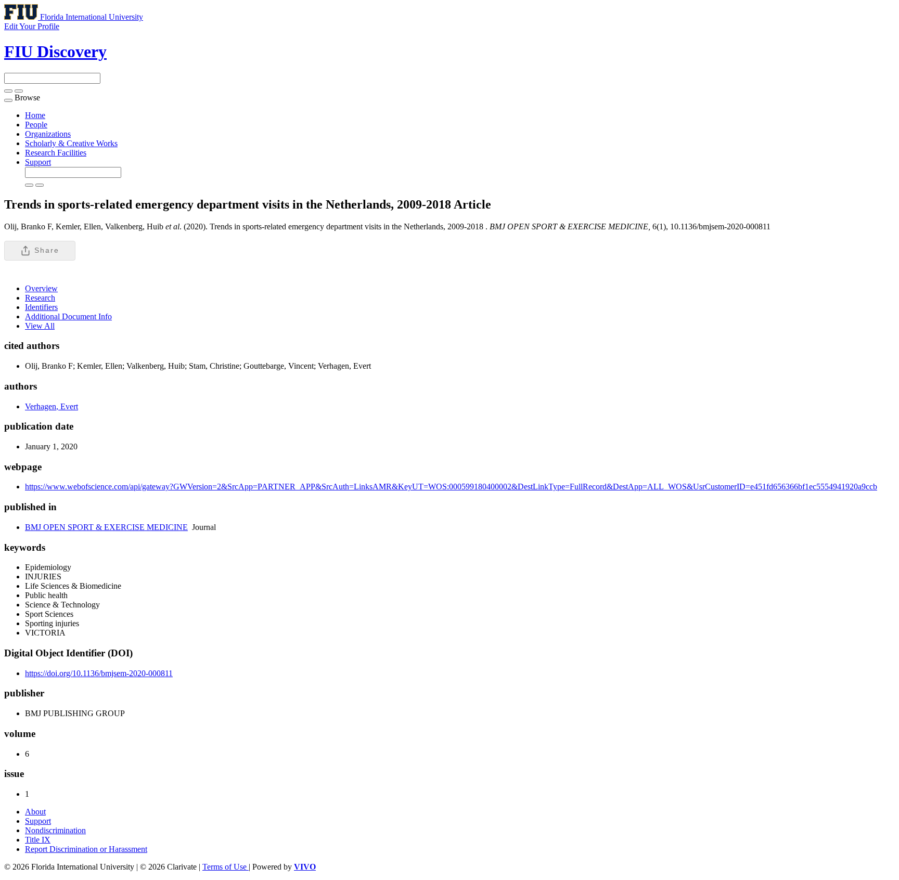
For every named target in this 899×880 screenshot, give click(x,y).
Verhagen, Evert (51, 406)
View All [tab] (40, 325)
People (36, 124)
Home (35, 115)
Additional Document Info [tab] (68, 316)
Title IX (37, 839)
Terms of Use (225, 866)
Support (38, 162)
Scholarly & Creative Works (71, 143)
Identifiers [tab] (41, 307)
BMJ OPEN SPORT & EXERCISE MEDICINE (106, 527)
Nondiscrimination (55, 830)
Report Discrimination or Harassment (86, 849)
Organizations (48, 134)
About (35, 811)
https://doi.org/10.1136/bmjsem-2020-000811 (99, 673)
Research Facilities (55, 152)
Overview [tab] (41, 288)
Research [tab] (40, 297)
